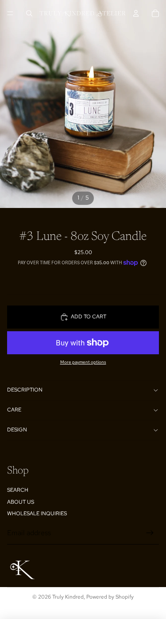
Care (14, 409)
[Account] (136, 13)
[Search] (29, 13)
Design (17, 429)
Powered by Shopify (110, 596)
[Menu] (10, 13)
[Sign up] (150, 533)
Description (24, 389)
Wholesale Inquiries (37, 513)
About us (20, 501)
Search (17, 490)
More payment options (83, 362)
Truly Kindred (68, 596)
